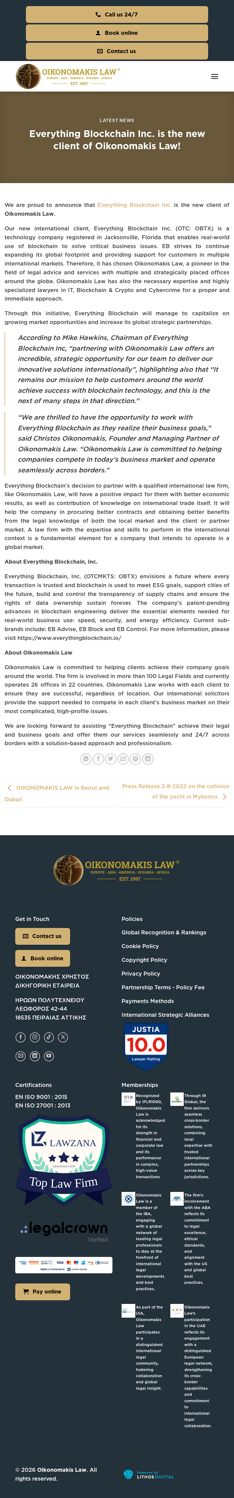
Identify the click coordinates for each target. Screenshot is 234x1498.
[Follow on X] (63, 1037)
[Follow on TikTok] (49, 1037)
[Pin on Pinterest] (135, 759)
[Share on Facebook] (98, 759)
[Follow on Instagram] (35, 1037)
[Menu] (215, 76)
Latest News (117, 120)
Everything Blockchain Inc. (135, 205)
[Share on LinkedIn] (148, 759)
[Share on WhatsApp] (86, 759)
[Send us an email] (21, 1056)
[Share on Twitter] (110, 759)
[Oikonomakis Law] (68, 76)
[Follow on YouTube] (49, 1056)
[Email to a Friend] (123, 759)
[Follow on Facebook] (21, 1037)
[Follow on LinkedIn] (35, 1056)
